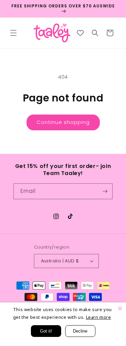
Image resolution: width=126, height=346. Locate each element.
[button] (13, 33)
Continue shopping (63, 122)
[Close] (120, 308)
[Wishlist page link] (80, 33)
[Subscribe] (104, 191)
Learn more (98, 317)
